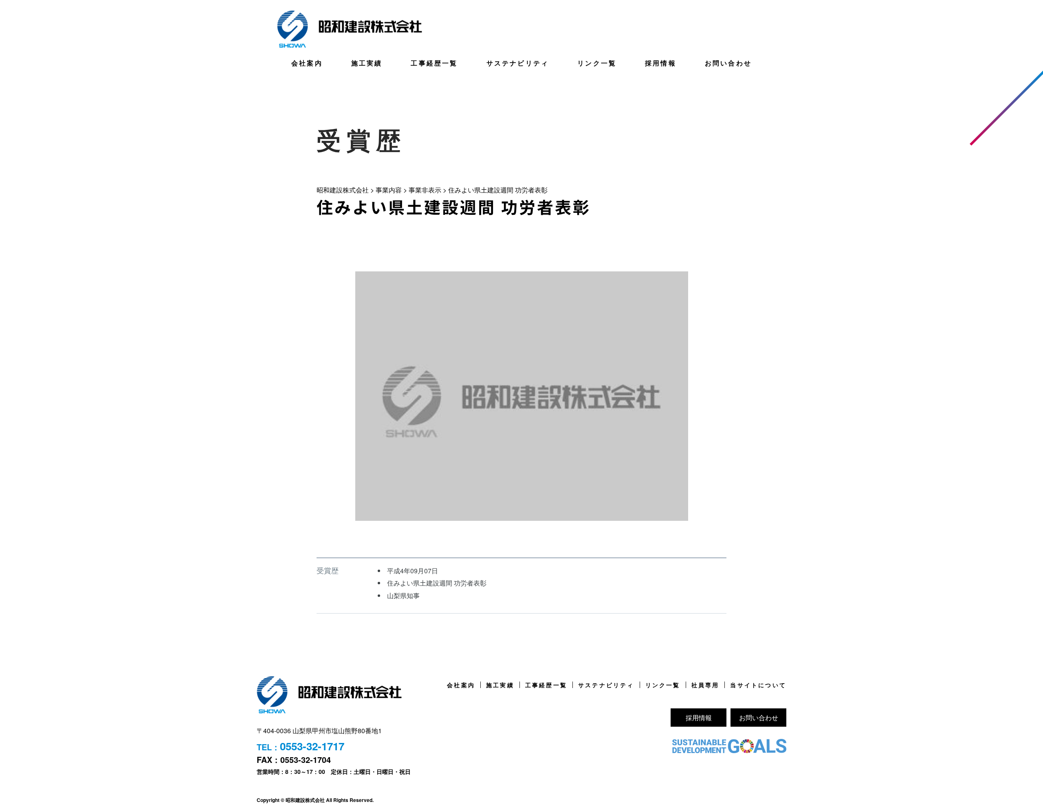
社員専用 (705, 685)
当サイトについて (758, 685)
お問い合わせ (728, 63)
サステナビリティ (517, 63)
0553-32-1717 (312, 746)
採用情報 (660, 63)
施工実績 (367, 63)
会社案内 (307, 63)
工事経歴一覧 (434, 63)
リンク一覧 (596, 63)
